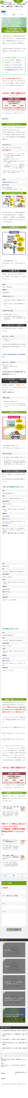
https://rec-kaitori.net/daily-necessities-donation (13, 810)
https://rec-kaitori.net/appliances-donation (12, 860)
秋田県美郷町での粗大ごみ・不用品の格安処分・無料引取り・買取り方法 (14, 999)
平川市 (3, 11)
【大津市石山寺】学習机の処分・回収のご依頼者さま (14, 1030)
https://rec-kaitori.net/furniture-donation (11, 843)
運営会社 (7, 966)
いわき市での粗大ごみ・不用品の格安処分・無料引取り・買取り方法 (14, 1015)
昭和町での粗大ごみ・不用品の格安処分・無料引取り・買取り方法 (13, 982)
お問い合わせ (8, 950)
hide (6, 118)
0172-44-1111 (8, 189)
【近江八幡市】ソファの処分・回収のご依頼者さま (14, 1039)
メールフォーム (7, 113)
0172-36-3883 (5, 516)
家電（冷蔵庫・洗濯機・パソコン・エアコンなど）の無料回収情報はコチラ (11, 857)
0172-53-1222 (5, 658)
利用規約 (3, 1078)
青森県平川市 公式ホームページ (10, 182)
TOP (13, 1060)
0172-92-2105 (5, 589)
